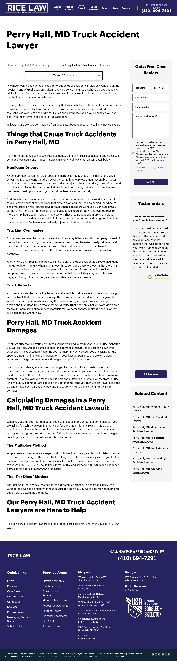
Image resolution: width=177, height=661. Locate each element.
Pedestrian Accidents (55, 605)
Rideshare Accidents (55, 616)
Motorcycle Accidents (56, 600)
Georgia (130, 572)
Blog (115, 8)
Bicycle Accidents (53, 581)
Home (10, 65)
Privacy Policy (149, 168)
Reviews (12, 586)
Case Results (15, 591)
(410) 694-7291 (137, 558)
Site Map (12, 607)
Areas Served (81, 7)
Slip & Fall (48, 621)
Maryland (84, 572)
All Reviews (151, 374)
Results (105, 8)
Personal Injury (52, 611)
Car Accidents (51, 586)
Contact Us (14, 602)
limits (47, 203)
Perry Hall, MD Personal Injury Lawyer (39, 65)
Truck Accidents (52, 626)
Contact (126, 8)
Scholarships (15, 626)
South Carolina (135, 586)
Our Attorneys (15, 596)
